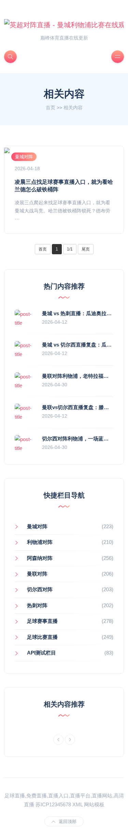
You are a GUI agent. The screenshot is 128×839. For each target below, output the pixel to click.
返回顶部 (67, 821)
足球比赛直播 (42, 637)
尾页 (86, 249)
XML (77, 804)
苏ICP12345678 (53, 804)
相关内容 (73, 107)
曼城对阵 (24, 156)
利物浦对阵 (40, 542)
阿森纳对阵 (40, 558)
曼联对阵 (37, 574)
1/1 (70, 249)
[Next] (70, 740)
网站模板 (94, 804)
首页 (50, 107)
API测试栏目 (41, 653)
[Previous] (58, 740)
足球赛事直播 (42, 621)
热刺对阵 (37, 605)
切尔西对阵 (40, 589)
